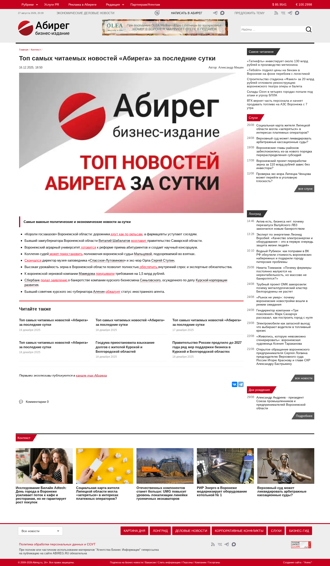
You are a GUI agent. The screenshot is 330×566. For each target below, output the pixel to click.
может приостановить (66, 254)
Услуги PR (51, 4)
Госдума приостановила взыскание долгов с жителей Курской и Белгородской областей (125, 347)
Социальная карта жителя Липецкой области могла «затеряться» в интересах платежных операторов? (283, 128)
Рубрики (28, 4)
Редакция (113, 4)
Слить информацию (169, 562)
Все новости (31, 531)
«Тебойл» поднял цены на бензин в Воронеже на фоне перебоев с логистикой (278, 71)
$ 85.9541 (279, 4)
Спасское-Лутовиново (107, 260)
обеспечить (148, 267)
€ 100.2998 (304, 4)
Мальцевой (143, 254)
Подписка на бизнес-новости (126, 562)
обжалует (113, 291)
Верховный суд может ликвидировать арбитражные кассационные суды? (283, 140)
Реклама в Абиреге (82, 4)
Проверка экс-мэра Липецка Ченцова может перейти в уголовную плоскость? (283, 177)
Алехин (99, 291)
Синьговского (150, 280)
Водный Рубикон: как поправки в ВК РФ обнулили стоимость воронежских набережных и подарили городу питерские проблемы (284, 256)
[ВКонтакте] (234, 384)
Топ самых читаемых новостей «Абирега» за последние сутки (53, 322)
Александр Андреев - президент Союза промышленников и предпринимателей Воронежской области (281, 403)
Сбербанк (32, 280)
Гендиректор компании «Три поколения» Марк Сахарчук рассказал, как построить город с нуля (284, 313)
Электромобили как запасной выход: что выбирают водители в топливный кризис (283, 327)
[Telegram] (241, 384)
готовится (88, 247)
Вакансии (150, 562)
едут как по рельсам (126, 234)
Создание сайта (292, 562)
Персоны (188, 562)
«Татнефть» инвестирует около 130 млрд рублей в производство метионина (277, 62)
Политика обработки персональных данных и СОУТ (57, 544)
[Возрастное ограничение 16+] (157, 12)
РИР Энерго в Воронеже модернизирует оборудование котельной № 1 (222, 491)
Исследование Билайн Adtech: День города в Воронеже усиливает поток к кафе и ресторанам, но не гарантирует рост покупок (41, 495)
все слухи (305, 188)
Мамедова (87, 273)
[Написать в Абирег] (222, 12)
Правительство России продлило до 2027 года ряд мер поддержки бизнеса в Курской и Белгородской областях (207, 347)
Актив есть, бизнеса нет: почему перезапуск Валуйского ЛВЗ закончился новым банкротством (280, 225)
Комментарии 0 (37, 401)
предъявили (105, 273)
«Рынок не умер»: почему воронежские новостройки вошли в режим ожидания (282, 300)
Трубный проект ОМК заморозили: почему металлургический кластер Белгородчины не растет (281, 287)
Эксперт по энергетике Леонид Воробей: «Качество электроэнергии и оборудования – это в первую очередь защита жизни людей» (284, 240)
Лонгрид (255, 214)
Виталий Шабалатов (114, 240)
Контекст (24, 438)
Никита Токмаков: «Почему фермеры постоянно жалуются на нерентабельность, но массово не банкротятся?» (283, 273)
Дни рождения (259, 390)
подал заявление (54, 280)
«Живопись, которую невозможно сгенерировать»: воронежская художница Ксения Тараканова (281, 340)
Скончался (32, 260)
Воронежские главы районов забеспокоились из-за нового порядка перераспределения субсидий (284, 151)
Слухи (253, 117)
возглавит (139, 240)
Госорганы (214, 562)
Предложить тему (249, 13)
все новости (303, 378)
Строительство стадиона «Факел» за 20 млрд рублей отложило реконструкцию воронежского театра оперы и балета (280, 82)
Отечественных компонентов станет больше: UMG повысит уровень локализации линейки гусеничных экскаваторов (161, 493)
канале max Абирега (91, 375)
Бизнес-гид (299, 531)
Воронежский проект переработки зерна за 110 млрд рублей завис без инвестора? (283, 164)
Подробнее (304, 416)
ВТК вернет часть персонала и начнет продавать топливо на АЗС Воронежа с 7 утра (277, 104)
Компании (200, 562)
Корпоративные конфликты (239, 531)
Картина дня (134, 531)
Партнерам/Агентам (145, 4)
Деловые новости (191, 531)
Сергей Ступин (162, 260)
